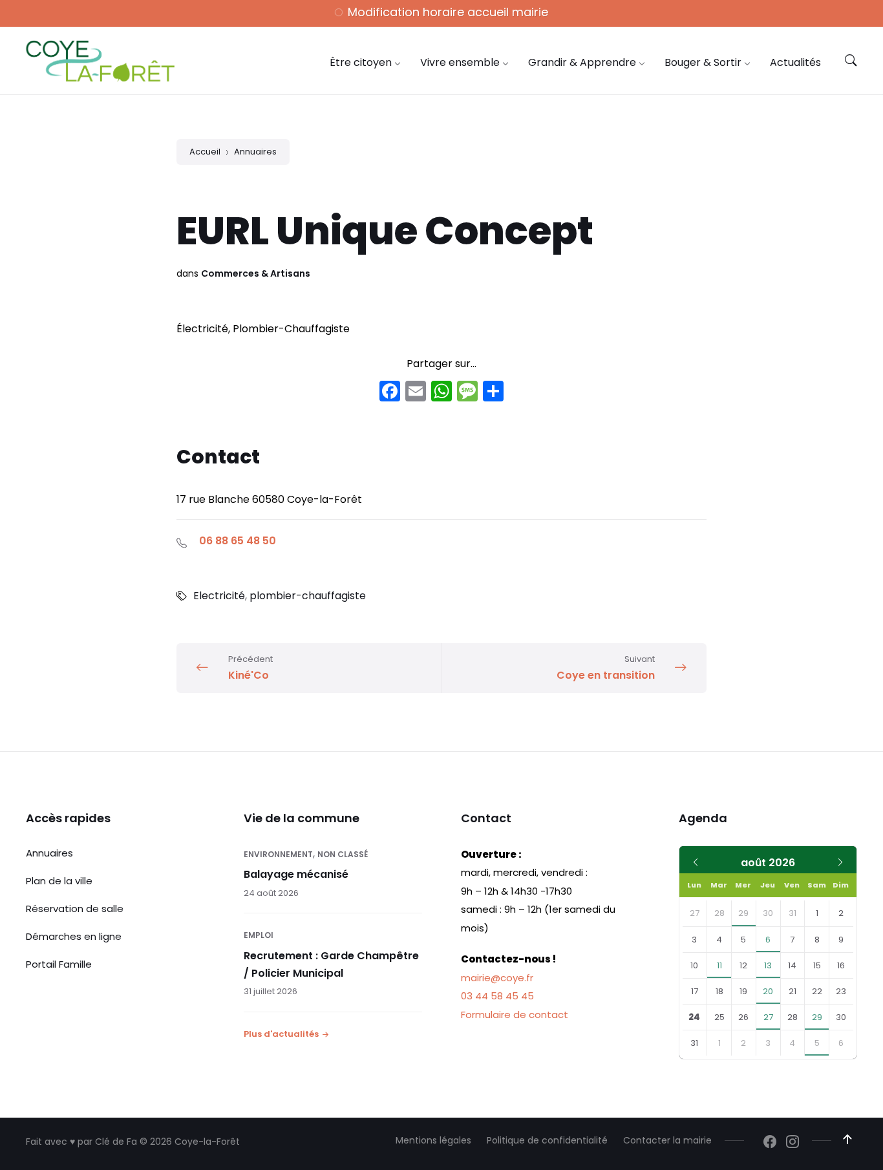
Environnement (278, 854)
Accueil (204, 151)
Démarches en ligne (74, 936)
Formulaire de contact (514, 1014)
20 (768, 991)
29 (743, 913)
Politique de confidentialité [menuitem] (547, 1140)
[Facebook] (390, 393)
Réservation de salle (74, 908)
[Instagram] (792, 1143)
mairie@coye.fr (497, 977)
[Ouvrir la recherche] (851, 61)
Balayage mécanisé (296, 874)
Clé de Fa (116, 1141)
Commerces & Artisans (255, 273)
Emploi (258, 935)
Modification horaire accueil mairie (448, 12)
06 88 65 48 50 (237, 540)
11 (719, 965)
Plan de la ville (59, 881)
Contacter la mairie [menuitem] (667, 1140)
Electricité (219, 595)
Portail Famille (59, 964)
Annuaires (255, 151)
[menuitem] (361, 62)
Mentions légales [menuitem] (433, 1140)
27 (768, 1017)
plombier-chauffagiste (308, 595)
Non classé (342, 854)
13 (768, 965)
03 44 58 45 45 (497, 996)
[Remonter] (847, 1139)
